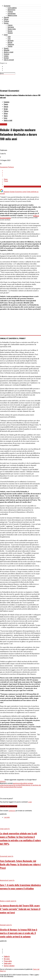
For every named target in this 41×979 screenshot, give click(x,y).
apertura (15, 783)
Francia (10, 25)
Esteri (6, 35)
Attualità (6, 50)
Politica (6, 21)
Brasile (10, 42)
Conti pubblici (12, 8)
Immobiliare (12, 13)
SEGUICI (3, 781)
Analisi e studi (8, 52)
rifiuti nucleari (17, 787)
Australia (10, 41)
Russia (10, 31)
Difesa (6, 19)
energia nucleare (15, 785)
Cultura (6, 56)
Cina (9, 39)
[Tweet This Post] (22, 172)
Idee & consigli (9, 60)
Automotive (11, 10)
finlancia (24, 785)
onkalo (11, 787)
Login (30, 802)
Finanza (10, 12)
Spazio (6, 48)
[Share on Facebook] (22, 170)
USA (9, 37)
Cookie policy (7, 963)
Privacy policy (8, 961)
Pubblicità (7, 956)
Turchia (10, 46)
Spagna (10, 33)
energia (7, 785)
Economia (7, 6)
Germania (11, 27)
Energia (6, 17)
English (6, 58)
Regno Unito (12, 29)
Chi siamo (7, 959)
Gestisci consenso (9, 966)
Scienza (6, 54)
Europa (6, 23)
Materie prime (12, 15)
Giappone (11, 44)
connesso (12, 811)
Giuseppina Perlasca (7, 167)
